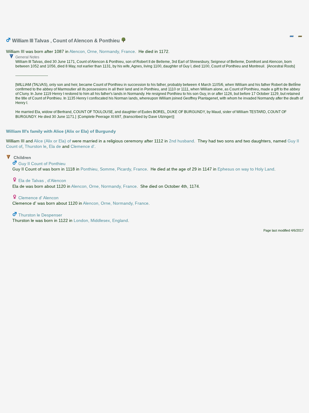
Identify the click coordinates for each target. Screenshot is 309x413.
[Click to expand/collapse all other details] (300, 36)
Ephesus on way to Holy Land (246, 169)
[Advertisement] (155, 16)
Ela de (55, 146)
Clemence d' (82, 146)
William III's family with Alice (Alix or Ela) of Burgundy (61, 131)
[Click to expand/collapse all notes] (291, 36)
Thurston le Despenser (40, 215)
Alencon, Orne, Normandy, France (102, 51)
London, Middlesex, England (101, 220)
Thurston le (35, 146)
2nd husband (181, 140)
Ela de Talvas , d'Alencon (42, 180)
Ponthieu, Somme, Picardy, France (114, 169)
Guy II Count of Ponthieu (41, 163)
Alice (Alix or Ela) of (52, 140)
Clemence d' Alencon (38, 197)
